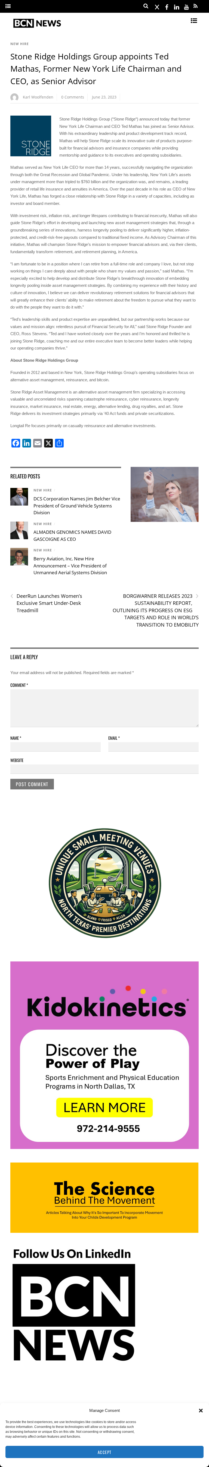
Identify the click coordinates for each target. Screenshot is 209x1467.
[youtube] (186, 6)
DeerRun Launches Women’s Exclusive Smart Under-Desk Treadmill (46, 603)
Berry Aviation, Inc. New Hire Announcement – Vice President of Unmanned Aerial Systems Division (70, 565)
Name (15, 738)
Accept (105, 1452)
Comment (19, 685)
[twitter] (157, 6)
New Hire (19, 44)
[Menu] (8, 6)
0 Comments (72, 97)
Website (16, 760)
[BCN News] (37, 27)
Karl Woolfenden (38, 97)
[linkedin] (176, 6)
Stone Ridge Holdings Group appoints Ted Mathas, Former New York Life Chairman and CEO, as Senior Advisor (96, 69)
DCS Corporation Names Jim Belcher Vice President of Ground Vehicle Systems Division (76, 506)
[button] (201, 1410)
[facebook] (167, 6)
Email (114, 738)
